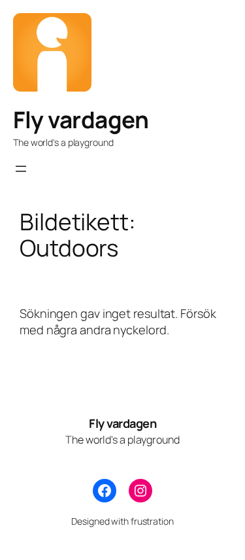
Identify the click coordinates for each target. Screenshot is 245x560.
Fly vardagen (80, 119)
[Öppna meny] (21, 169)
